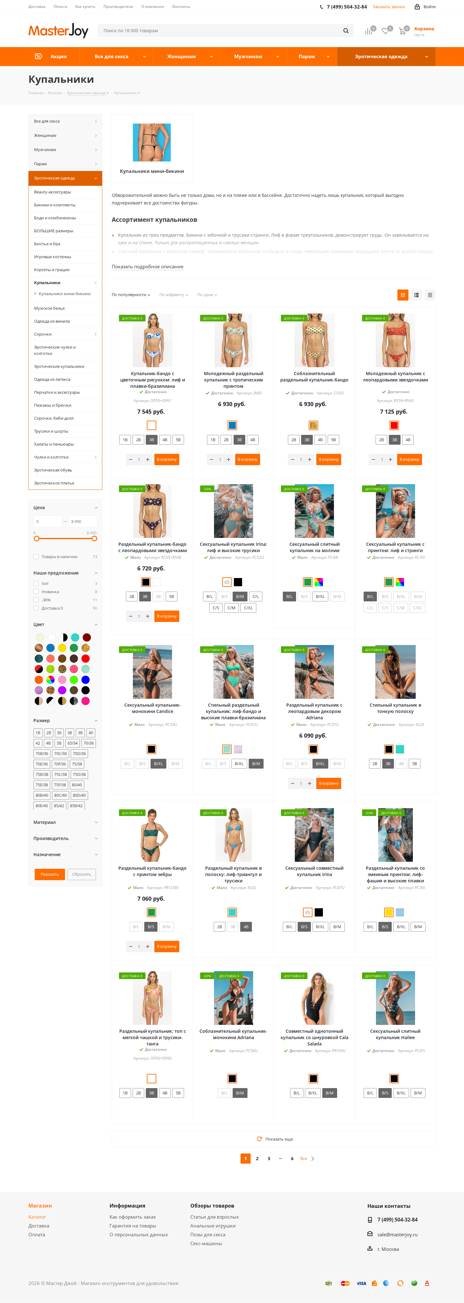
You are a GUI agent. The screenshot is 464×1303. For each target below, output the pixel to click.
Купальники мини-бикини (152, 171)
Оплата (36, 1234)
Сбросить (81, 874)
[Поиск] (346, 30)
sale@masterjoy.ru (398, 1234)
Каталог (37, 1217)
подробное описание (147, 266)
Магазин (40, 1205)
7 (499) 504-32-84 (398, 1219)
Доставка (38, 1225)
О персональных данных (139, 1234)
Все (303, 1158)
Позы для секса (207, 1234)
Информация (127, 1205)
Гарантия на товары (133, 1225)
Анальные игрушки (213, 1225)
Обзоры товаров (212, 1205)
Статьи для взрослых (214, 1217)
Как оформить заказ (133, 1217)
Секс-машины (206, 1243)
